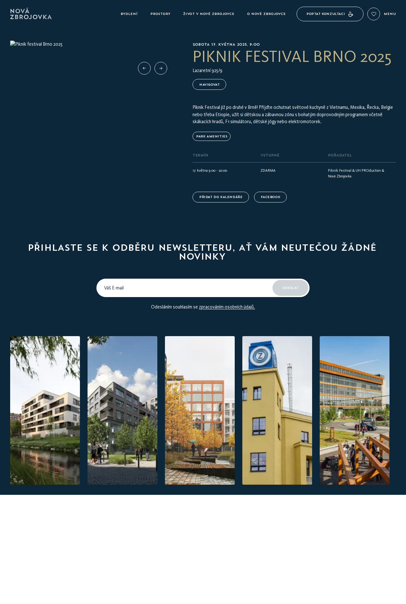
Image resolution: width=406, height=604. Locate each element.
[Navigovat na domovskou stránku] (62, 14)
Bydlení (129, 14)
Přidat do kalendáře (220, 197)
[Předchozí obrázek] (144, 68)
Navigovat (209, 85)
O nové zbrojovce (266, 14)
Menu (390, 14)
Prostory (160, 14)
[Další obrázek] (160, 68)
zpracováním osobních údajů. (227, 307)
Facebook (270, 197)
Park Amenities (211, 136)
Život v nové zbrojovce (208, 14)
